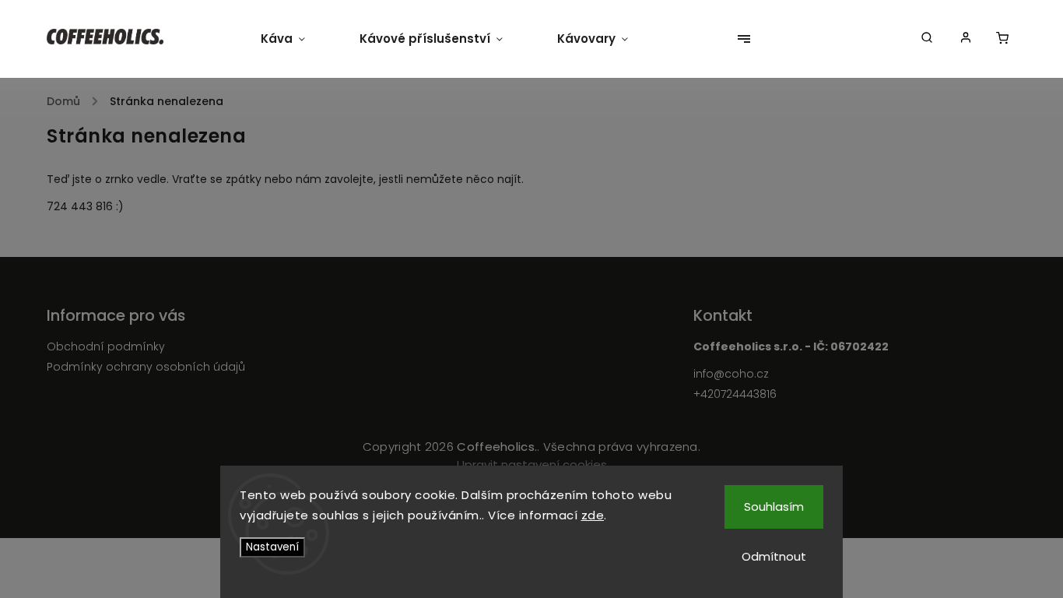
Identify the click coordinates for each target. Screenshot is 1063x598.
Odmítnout (774, 556)
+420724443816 (735, 394)
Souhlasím (774, 506)
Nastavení (272, 547)
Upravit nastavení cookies (532, 464)
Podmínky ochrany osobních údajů (146, 367)
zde (593, 515)
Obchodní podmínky (106, 346)
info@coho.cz (731, 374)
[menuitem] (296, 39)
